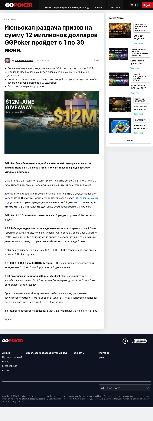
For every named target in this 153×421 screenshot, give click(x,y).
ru (136, 5)
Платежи (103, 352)
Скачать (79, 352)
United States (112, 387)
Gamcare (147, 399)
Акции (6, 352)
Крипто (102, 357)
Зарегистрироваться (38, 352)
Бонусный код (58, 352)
